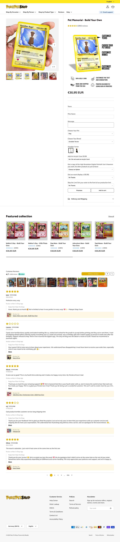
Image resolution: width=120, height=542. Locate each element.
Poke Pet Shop (14, 535)
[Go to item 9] (92, 282)
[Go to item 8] (82, 282)
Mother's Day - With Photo (37, 243)
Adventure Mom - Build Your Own (81, 244)
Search (71, 500)
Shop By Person (28, 12)
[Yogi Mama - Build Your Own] (104, 230)
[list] (32, 45)
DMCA (52, 508)
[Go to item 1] (11, 282)
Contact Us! (54, 515)
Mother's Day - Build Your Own (15, 244)
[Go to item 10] (102, 282)
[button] (113, 7)
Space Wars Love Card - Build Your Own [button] (25, 316)
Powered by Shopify (23, 535)
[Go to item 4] (41, 282)
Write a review (93, 274)
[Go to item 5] (52, 282)
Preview (79, 190)
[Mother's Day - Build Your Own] (15, 230)
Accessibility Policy (56, 519)
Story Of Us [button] (16, 358)
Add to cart (102, 190)
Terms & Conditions (56, 512)
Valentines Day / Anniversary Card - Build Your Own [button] (28, 395)
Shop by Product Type (46, 12)
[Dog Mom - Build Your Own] (60, 230)
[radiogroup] (91, 150)
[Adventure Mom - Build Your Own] (82, 230)
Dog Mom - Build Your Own (58, 244)
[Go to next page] (72, 475)
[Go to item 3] (31, 282)
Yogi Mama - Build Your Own (103, 244)
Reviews (61, 12)
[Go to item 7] (72, 282)
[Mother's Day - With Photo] (37, 230)
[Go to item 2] (21, 282)
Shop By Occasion (12, 12)
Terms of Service (75, 504)
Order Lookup (54, 504)
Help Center (54, 500)
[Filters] (108, 273)
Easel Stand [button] (16, 468)
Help (68, 12)
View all (111, 216)
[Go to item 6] (62, 282)
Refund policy (74, 508)
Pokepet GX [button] (16, 431)
